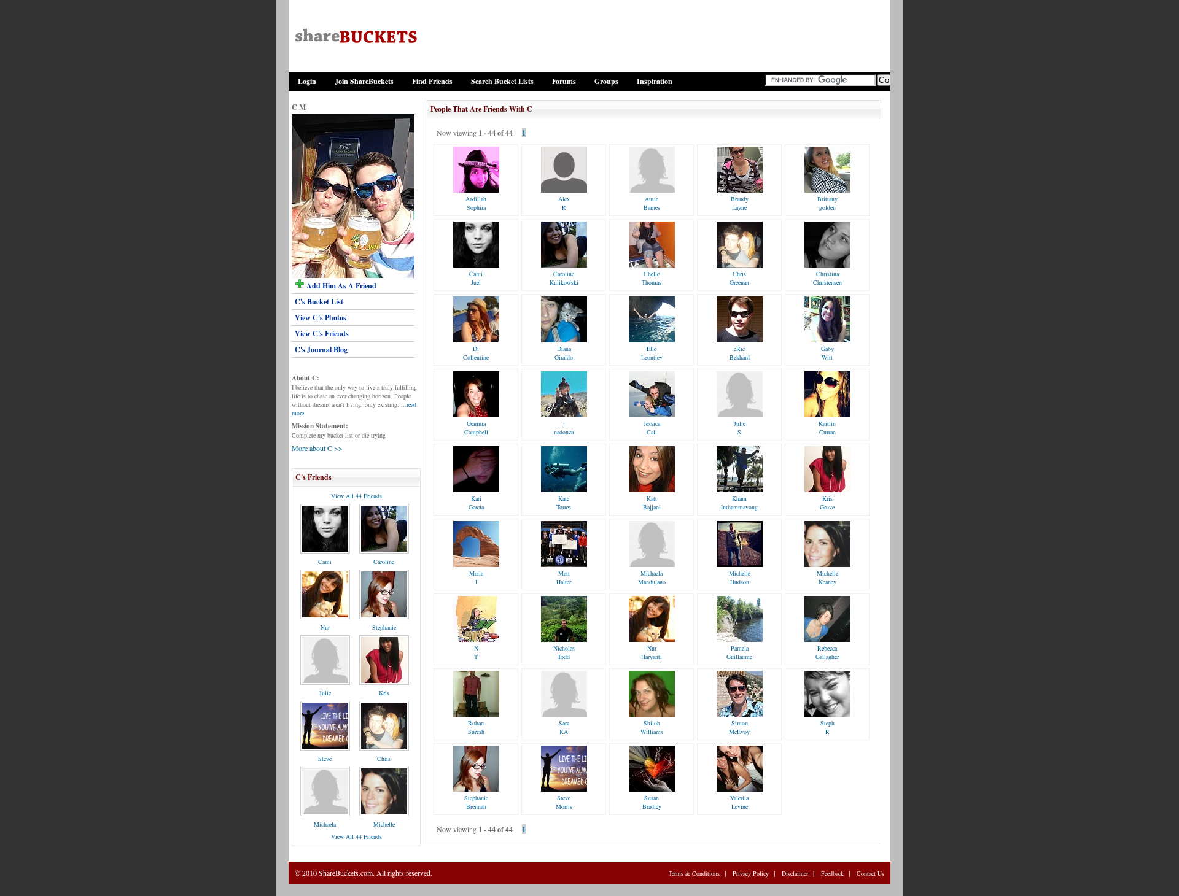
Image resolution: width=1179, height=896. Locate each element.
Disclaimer (795, 873)
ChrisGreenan (739, 278)
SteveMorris (564, 802)
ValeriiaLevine (739, 802)
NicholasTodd (564, 652)
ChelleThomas (651, 278)
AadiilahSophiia (475, 203)
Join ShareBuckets (364, 81)
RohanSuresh (476, 727)
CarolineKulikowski (564, 278)
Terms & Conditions (694, 873)
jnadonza (564, 427)
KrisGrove (827, 502)
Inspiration (654, 81)
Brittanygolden (827, 203)
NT (476, 652)
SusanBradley (651, 802)
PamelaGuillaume (739, 652)
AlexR (564, 203)
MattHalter (563, 577)
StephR (827, 727)
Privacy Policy (751, 873)
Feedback (832, 873)
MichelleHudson (739, 577)
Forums (564, 81)
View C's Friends (322, 333)
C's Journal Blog (321, 349)
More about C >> (317, 448)
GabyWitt (827, 352)
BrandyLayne (740, 203)
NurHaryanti (651, 652)
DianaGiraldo (563, 352)
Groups (606, 81)
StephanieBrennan (476, 802)
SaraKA (564, 727)
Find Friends (432, 81)
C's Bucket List (319, 301)
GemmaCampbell (476, 427)
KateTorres (563, 502)
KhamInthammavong (739, 502)
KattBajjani (652, 502)
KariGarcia (476, 502)
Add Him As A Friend (340, 285)
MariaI (476, 577)
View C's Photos (320, 317)
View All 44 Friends (356, 496)
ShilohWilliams (651, 727)
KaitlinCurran (827, 427)
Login (307, 81)
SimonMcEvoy (739, 727)
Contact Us (870, 873)
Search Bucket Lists (502, 81)
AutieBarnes (652, 203)
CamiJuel (476, 278)
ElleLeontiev (652, 352)
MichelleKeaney (827, 577)
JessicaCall (652, 427)
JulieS (739, 427)
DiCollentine (476, 352)
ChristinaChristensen (827, 278)
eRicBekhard (740, 352)
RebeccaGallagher (827, 652)
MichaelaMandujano (652, 577)
